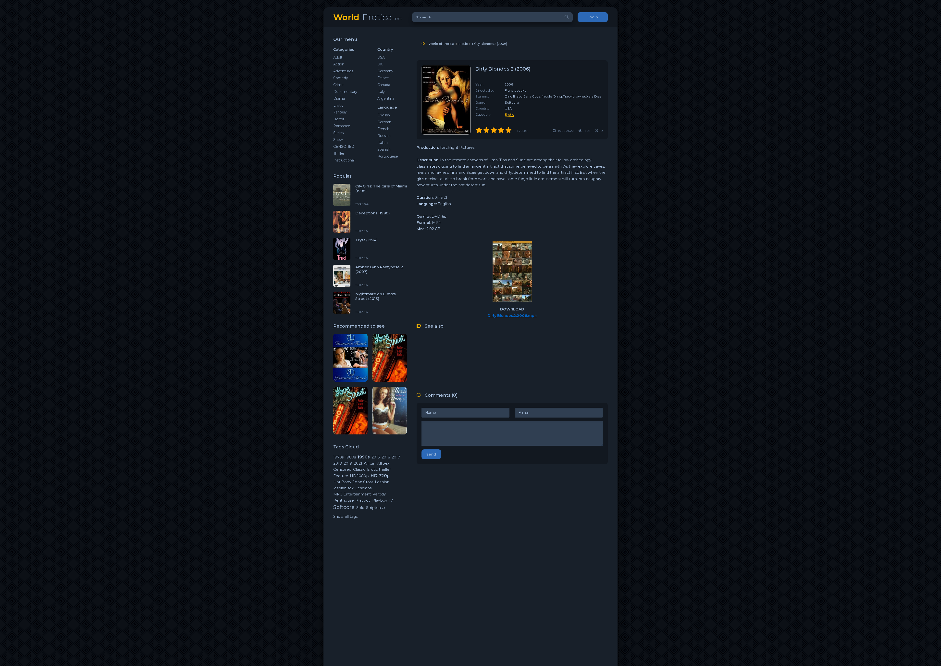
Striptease (375, 507)
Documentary (345, 91)
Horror (338, 119)
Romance (341, 126)
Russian (384, 136)
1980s (350, 457)
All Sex (383, 463)
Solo (360, 507)
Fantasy (340, 112)
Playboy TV (382, 500)
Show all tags (345, 516)
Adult (337, 57)
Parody (379, 494)
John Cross (363, 482)
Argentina (385, 98)
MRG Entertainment (352, 494)
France (383, 78)
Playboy (363, 500)
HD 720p (380, 475)
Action (338, 64)
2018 (337, 463)
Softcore (344, 507)
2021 (358, 463)
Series (338, 133)
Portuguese (387, 156)
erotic (509, 114)
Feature (340, 475)
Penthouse (343, 500)
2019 (348, 463)
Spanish (384, 149)
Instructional (344, 160)
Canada (383, 85)
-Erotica (367, 17)
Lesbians (363, 488)
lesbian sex (343, 488)
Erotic (338, 105)
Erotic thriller (379, 469)
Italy (381, 91)
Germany (385, 71)
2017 (396, 457)
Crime (338, 85)
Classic (359, 469)
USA (381, 57)
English (383, 115)
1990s (364, 457)
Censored (342, 469)
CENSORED (343, 146)
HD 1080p (359, 475)
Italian (382, 142)
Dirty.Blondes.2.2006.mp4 (512, 315)
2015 (375, 457)
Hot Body (342, 482)
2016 (386, 457)
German (384, 122)
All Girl (369, 463)
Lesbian (382, 482)
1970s (338, 457)
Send (431, 454)
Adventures (343, 71)
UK (380, 64)
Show (338, 139)
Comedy (340, 78)
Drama (339, 98)
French (383, 129)
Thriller (338, 153)
